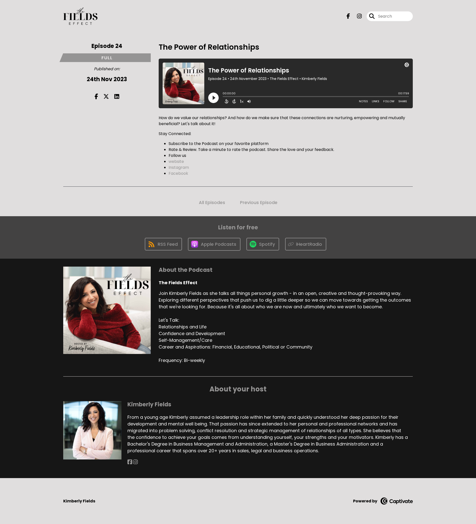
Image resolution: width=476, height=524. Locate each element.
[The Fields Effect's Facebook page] (348, 16)
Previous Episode (258, 202)
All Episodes (212, 202)
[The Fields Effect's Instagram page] (356, 16)
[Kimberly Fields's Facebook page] (129, 462)
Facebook (178, 173)
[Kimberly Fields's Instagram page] (135, 462)
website (176, 161)
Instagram (179, 167)
